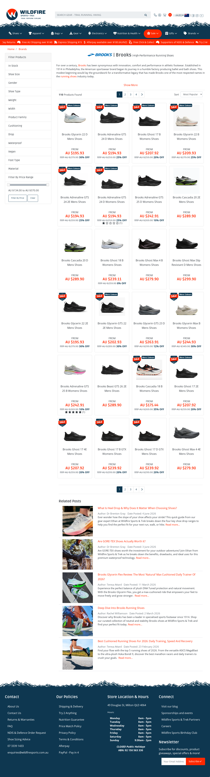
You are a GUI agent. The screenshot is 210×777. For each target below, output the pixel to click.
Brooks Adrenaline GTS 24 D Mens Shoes (112, 137)
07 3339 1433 (16, 746)
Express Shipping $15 (70, 42)
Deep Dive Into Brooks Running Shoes (121, 608)
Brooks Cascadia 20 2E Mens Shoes (186, 200)
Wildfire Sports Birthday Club (179, 733)
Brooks (82, 65)
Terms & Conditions (71, 739)
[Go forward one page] (142, 94)
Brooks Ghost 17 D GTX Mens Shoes (149, 452)
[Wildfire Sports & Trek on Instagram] (197, 15)
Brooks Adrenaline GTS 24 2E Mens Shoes (75, 200)
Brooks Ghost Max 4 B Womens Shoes (149, 263)
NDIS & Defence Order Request (27, 733)
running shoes (69, 76)
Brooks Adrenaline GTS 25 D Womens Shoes (149, 200)
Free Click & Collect (143, 42)
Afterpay (64, 746)
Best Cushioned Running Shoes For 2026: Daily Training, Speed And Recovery (145, 641)
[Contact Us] (155, 15)
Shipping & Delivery (71, 706)
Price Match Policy (70, 726)
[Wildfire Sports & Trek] (25, 14)
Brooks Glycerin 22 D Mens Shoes (75, 137)
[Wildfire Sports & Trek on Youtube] (201, 15)
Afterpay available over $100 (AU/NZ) (107, 42)
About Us (13, 706)
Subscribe (194, 761)
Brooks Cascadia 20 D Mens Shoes (75, 263)
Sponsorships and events (177, 713)
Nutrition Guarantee (71, 719)
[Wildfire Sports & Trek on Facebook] (193, 15)
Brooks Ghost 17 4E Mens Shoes (75, 452)
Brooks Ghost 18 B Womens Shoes (112, 263)
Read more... (173, 524)
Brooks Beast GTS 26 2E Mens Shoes (111, 389)
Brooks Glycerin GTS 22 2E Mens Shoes (112, 326)
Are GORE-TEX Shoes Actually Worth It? (122, 541)
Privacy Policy (67, 733)
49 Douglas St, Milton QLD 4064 (126, 705)
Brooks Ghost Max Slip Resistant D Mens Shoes (186, 263)
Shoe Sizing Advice (19, 739)
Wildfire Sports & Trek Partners (180, 719)
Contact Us (14, 713)
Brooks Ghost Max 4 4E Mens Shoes (186, 452)
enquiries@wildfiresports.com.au (28, 752)
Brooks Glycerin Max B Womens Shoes (186, 326)
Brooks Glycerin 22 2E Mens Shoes (74, 326)
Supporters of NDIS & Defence (177, 42)
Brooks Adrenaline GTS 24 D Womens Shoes (112, 200)
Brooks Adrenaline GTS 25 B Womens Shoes (75, 389)
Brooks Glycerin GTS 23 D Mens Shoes (149, 326)
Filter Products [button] (17, 57)
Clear (32, 198)
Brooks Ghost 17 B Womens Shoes (149, 137)
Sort (176, 94)
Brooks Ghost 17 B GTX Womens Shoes (112, 452)
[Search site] (146, 15)
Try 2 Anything (68, 713)
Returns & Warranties (21, 719)
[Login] (160, 15)
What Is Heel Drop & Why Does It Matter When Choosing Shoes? (137, 508)
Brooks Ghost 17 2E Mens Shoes (186, 389)
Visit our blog (169, 706)
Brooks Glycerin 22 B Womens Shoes (186, 137)
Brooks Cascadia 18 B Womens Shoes (149, 389)
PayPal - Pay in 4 (69, 752)
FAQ (10, 726)
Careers (166, 726)
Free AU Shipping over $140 (37, 42)
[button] (28, 66)
